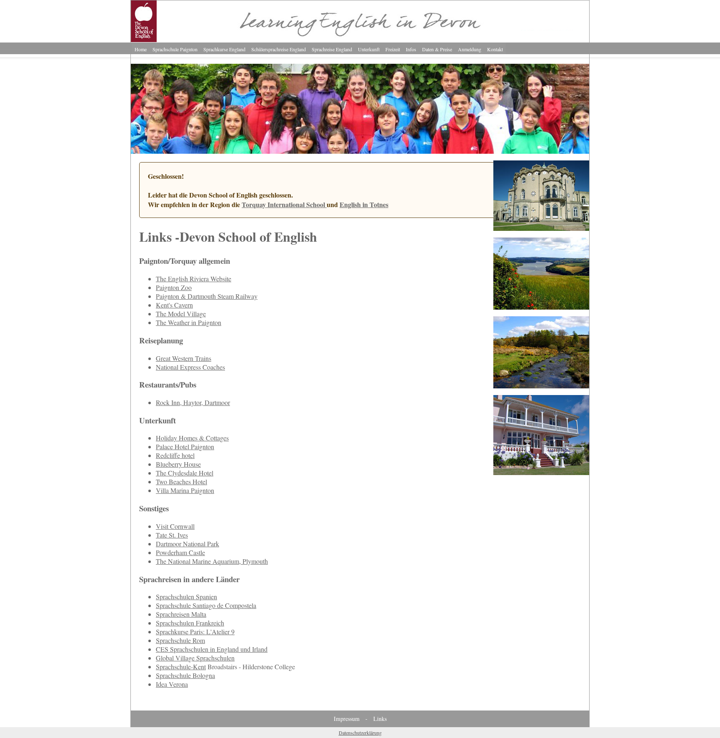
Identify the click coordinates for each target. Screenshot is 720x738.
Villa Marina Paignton (185, 490)
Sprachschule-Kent (181, 666)
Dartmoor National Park (187, 543)
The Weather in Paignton (188, 322)
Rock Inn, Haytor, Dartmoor (193, 402)
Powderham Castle (180, 552)
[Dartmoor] (541, 385)
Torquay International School (284, 204)
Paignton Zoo (174, 287)
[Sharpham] (541, 307)
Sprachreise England (332, 49)
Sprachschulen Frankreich (190, 622)
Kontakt (495, 49)
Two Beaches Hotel (181, 481)
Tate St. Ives (172, 534)
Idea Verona (172, 684)
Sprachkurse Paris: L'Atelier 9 (195, 631)
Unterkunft (369, 49)
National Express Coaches (190, 367)
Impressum (347, 719)
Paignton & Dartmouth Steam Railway (207, 296)
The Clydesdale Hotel (184, 472)
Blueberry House (178, 464)
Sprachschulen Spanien (186, 596)
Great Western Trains (183, 358)
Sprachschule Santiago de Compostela (206, 605)
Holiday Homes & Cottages (192, 437)
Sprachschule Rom (180, 640)
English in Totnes (364, 204)
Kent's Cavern (174, 304)
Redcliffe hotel (175, 455)
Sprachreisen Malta (181, 614)
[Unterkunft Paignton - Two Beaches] (541, 472)
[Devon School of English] (360, 151)
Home (141, 49)
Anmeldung (469, 49)
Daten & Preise (437, 49)
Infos (411, 49)
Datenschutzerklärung (360, 732)
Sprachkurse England (224, 49)
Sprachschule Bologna (185, 675)
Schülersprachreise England (278, 49)
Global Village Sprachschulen (195, 657)
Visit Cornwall (175, 526)
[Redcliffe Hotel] (541, 228)
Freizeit (392, 49)
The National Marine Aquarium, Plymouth (212, 561)
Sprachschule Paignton (175, 49)
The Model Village (181, 313)
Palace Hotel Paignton (185, 446)
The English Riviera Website (193, 278)
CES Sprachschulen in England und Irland (212, 649)
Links (380, 719)
